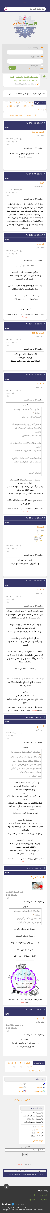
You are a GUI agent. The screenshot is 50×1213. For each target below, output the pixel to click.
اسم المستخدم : (34, 47)
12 (6, 102)
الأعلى (9, 1174)
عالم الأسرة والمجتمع (27, 1174)
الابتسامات (39, 1129)
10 (13, 102)
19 (11, 106)
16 (21, 106)
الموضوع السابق (30, 1099)
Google (20, 1091)
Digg (21, 1083)
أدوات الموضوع (31, 115)
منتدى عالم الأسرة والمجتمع (27, 77)
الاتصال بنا (39, 1174)
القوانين (32, 1199)
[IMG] (38, 1132)
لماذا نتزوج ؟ (37, 877)
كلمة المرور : (36, 56)
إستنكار (40, 527)
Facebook (39, 1087)
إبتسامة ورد (38, 132)
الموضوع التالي (19, 1099)
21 (45, 110)
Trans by (40, 1209)
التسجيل (44, 1199)
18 (14, 106)
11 (10, 102)
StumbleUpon (37, 1091)
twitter (21, 1087)
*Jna (42, 183)
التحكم (33, 1195)
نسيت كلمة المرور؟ (36, 68)
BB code (40, 1126)
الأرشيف (16, 1174)
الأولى (30, 102)
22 (41, 110)
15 (25, 106)
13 (32, 106)
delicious (39, 1083)
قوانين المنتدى (38, 1140)
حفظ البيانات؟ (36, 66)
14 (28, 106)
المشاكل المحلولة (21, 80)
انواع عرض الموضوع (15, 115)
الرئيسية (44, 1195)
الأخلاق (40, 244)
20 (7, 106)
